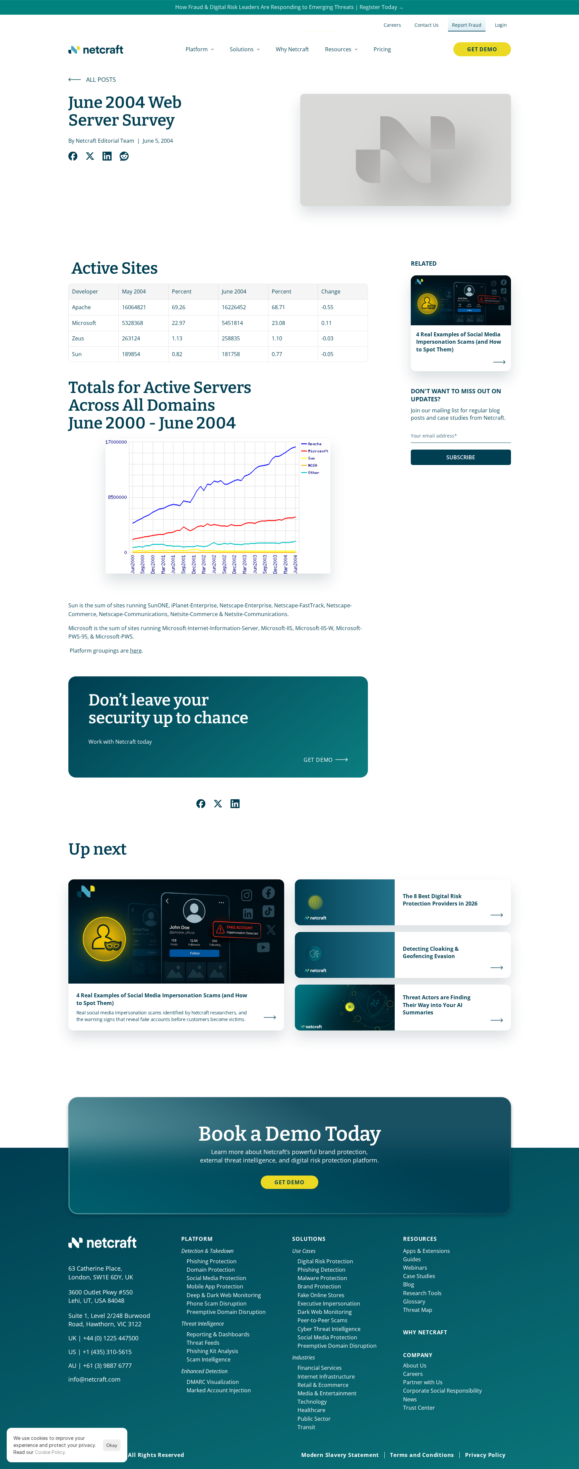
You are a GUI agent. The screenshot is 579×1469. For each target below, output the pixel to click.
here (136, 650)
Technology (312, 1401)
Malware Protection (322, 1278)
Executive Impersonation (329, 1303)
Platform (196, 1239)
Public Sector (314, 1418)
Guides (412, 1259)
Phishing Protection (212, 1261)
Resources (420, 1239)
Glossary (414, 1301)
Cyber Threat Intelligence (329, 1329)
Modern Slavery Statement (340, 1455)
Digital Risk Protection (325, 1261)
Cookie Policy (50, 1452)
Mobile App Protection (215, 1286)
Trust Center (419, 1407)
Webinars (415, 1267)
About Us (415, 1365)
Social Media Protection (216, 1278)
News (410, 1399)
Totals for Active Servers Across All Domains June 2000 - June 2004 (161, 405)
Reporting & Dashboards (218, 1334)
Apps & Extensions (426, 1251)
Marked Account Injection (219, 1390)
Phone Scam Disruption (217, 1303)
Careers (413, 1374)
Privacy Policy (485, 1455)
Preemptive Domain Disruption (226, 1312)
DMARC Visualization (213, 1382)
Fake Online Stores (321, 1295)
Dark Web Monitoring (325, 1312)
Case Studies (419, 1276)
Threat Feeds (203, 1342)
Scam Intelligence (209, 1359)
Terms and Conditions (422, 1455)
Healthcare (311, 1410)
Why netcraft (425, 1332)
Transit (306, 1427)
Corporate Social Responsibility (442, 1390)
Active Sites (114, 268)
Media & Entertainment (327, 1393)
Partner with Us (423, 1382)
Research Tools (422, 1293)
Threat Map (417, 1310)
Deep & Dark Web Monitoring (224, 1295)
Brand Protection (319, 1286)
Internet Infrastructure (326, 1376)
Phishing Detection (321, 1269)
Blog (408, 1284)
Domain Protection (211, 1269)
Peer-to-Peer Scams (322, 1320)
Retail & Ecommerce (323, 1385)
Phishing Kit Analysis (212, 1351)
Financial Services (320, 1368)
